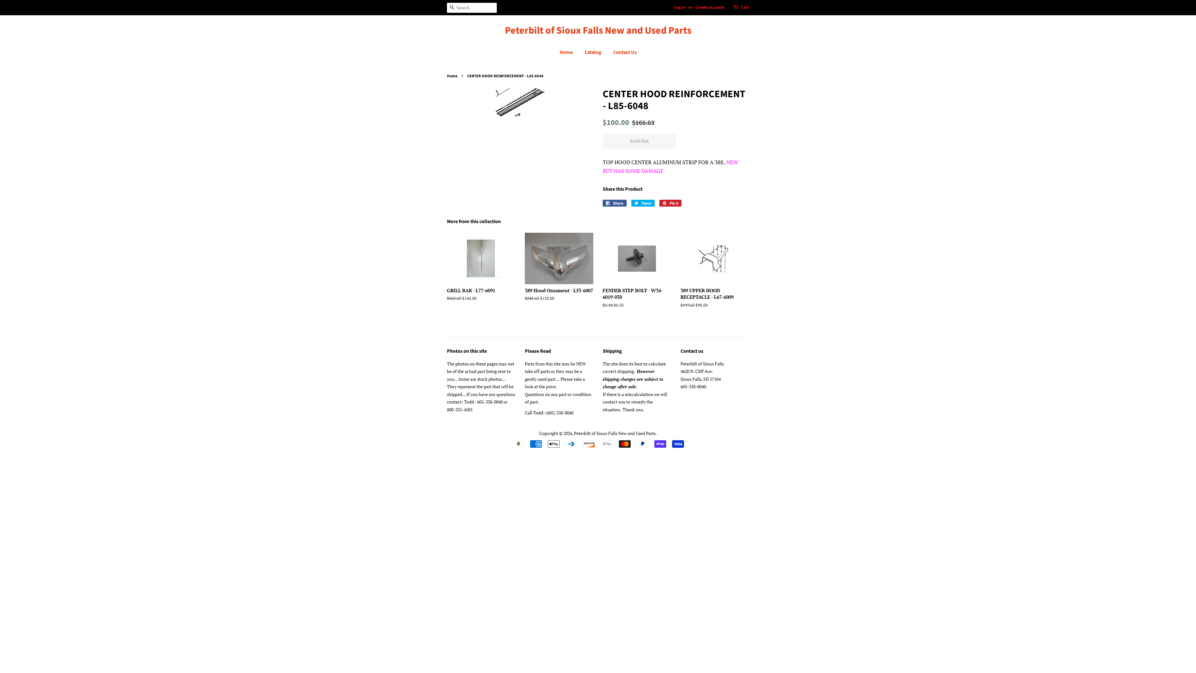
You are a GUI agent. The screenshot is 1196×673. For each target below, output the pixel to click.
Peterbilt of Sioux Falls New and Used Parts (598, 30)
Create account (709, 7)
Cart (745, 7)
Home (566, 52)
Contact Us (625, 52)
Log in (680, 7)
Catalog (593, 52)
